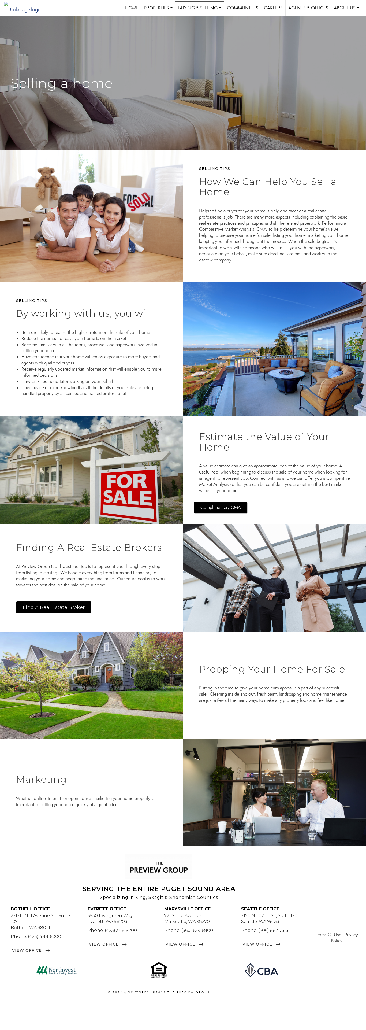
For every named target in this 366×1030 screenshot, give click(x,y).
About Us (347, 10)
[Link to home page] (25, 8)
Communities (242, 8)
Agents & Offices (308, 8)
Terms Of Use (328, 934)
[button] (221, 508)
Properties (159, 10)
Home (132, 8)
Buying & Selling (200, 10)
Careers (273, 8)
